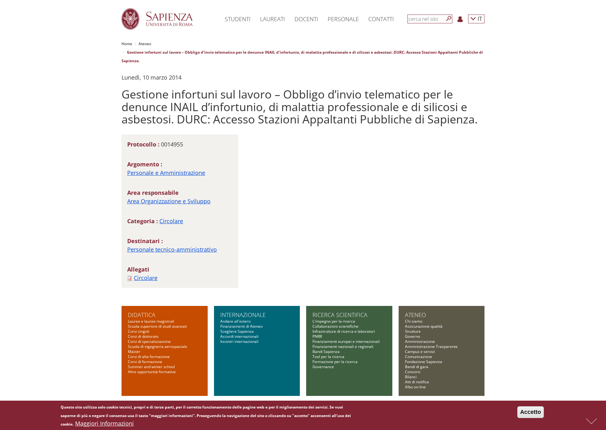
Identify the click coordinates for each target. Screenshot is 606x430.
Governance (323, 366)
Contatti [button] (381, 19)
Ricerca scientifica (339, 315)
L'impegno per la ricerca (333, 321)
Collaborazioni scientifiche (335, 326)
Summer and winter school (151, 366)
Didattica (141, 315)
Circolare (171, 221)
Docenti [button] (306, 19)
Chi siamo (413, 321)
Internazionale (243, 315)
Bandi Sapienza (326, 351)
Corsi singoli (138, 331)
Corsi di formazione (145, 361)
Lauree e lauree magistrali (151, 321)
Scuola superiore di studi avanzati (157, 326)
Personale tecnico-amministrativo (172, 249)
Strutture (413, 331)
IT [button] (479, 18)
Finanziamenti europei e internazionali (346, 341)
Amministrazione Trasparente (431, 346)
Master (134, 351)
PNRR (317, 336)
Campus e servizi (420, 351)
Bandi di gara (416, 366)
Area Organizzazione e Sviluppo (169, 201)
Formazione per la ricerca (335, 361)
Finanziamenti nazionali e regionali (342, 346)
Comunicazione (418, 356)
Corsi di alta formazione (149, 356)
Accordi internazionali (239, 336)
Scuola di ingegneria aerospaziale (157, 346)
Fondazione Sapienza (423, 361)
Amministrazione (420, 341)
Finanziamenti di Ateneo (241, 326)
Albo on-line (415, 387)
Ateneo (145, 43)
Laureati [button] (272, 19)
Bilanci (411, 376)
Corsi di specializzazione (149, 341)
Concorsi (412, 371)
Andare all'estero (235, 321)
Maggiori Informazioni (104, 423)
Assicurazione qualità (424, 326)
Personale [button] (343, 19)
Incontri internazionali (239, 341)
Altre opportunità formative (152, 371)
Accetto (530, 412)
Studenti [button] (238, 19)
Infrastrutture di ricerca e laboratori (343, 331)
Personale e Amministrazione (166, 172)
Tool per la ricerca (328, 356)
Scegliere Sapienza (237, 331)
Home (127, 43)
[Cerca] (449, 18)
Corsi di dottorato (143, 336)
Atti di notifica (417, 382)
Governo (412, 336)
